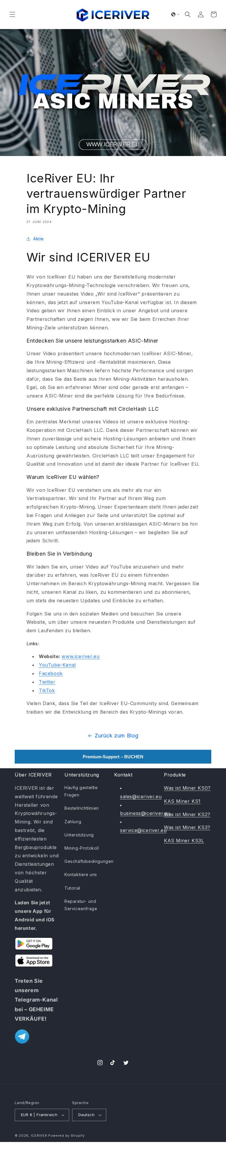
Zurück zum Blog (117, 735)
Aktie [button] (38, 238)
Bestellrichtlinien (81, 808)
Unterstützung (79, 834)
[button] (12, 14)
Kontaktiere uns (80, 874)
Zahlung (72, 821)
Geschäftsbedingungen (89, 861)
